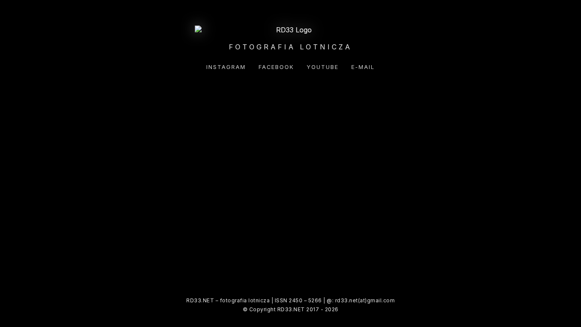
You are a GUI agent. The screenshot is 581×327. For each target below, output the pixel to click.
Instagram (226, 67)
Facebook (276, 67)
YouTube (323, 67)
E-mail (363, 67)
